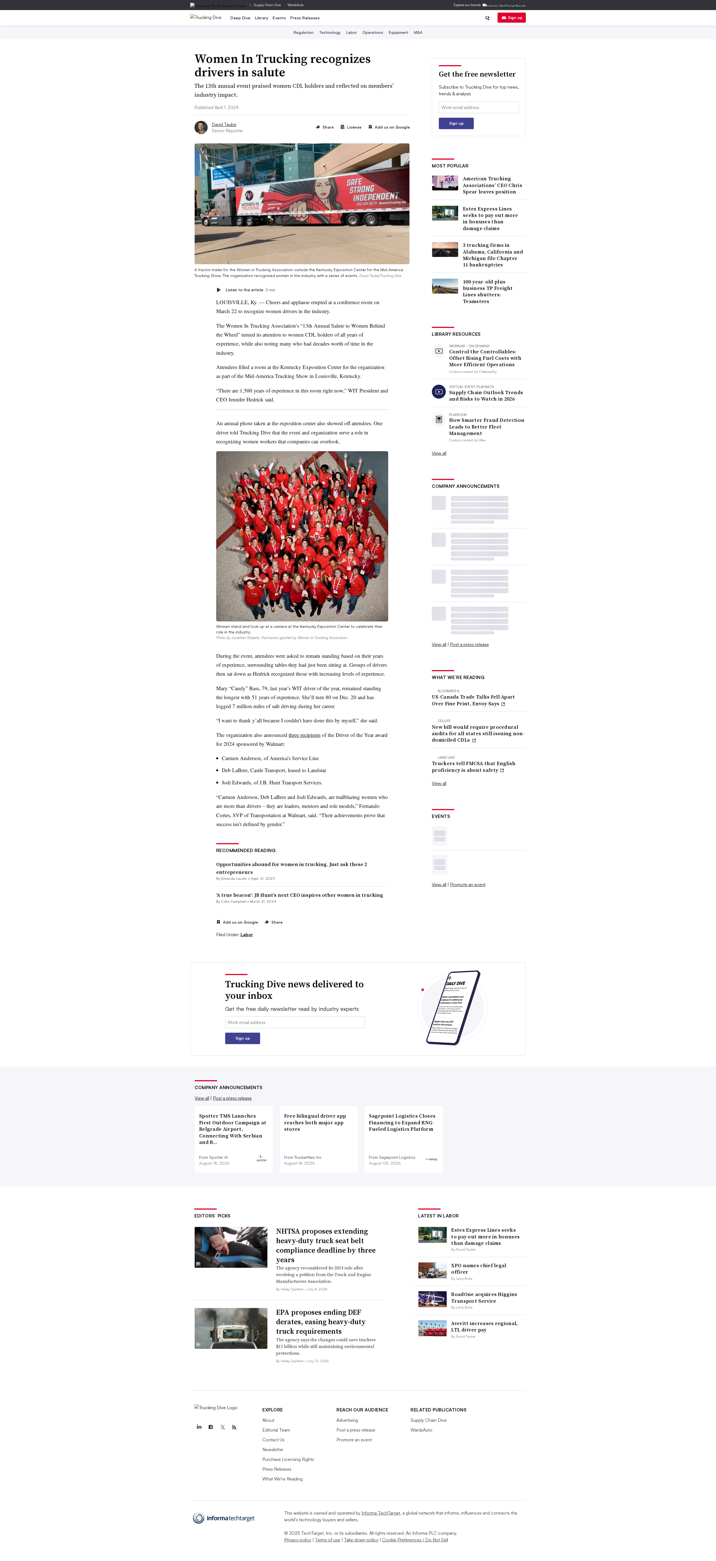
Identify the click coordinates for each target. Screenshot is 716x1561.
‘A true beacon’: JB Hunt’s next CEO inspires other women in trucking (299, 894)
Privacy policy (297, 1540)
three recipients (305, 734)
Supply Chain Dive (267, 5)
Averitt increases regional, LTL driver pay (484, 1326)
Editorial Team (276, 1430)
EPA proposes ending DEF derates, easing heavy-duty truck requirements (321, 1321)
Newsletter (272, 1449)
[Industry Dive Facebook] (210, 1427)
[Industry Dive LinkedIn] (199, 1427)
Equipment (398, 32)
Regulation (304, 32)
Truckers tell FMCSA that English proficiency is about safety (474, 766)
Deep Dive (240, 17)
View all (439, 453)
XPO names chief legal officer (478, 1268)
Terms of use (327, 1540)
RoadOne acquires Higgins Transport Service (484, 1297)
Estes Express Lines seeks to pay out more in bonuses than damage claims (490, 218)
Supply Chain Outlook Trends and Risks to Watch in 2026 (486, 395)
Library (261, 17)
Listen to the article (250, 289)
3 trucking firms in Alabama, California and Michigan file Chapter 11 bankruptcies (493, 255)
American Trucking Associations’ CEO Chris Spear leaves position (492, 185)
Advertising (347, 1420)
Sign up (515, 17)
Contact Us (273, 1439)
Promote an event (468, 884)
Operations (372, 32)
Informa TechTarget (381, 1513)
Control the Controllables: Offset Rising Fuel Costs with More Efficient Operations (485, 358)
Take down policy (361, 1540)
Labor (351, 32)
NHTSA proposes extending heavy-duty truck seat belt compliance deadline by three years (326, 1245)
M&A (418, 32)
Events (279, 17)
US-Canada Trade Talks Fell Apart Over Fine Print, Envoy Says (473, 700)
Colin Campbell (233, 901)
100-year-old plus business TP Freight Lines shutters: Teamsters (488, 291)
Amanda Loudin (234, 878)
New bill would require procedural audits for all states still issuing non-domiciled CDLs (478, 733)
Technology (330, 32)
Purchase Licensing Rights (288, 1459)
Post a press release (469, 644)
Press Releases (305, 17)
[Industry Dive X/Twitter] (222, 1427)
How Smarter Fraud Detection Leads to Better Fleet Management (486, 426)
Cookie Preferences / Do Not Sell (415, 1540)
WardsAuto (295, 5)
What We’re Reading (282, 1479)
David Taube (224, 124)
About (268, 1420)
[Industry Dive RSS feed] (234, 1427)
